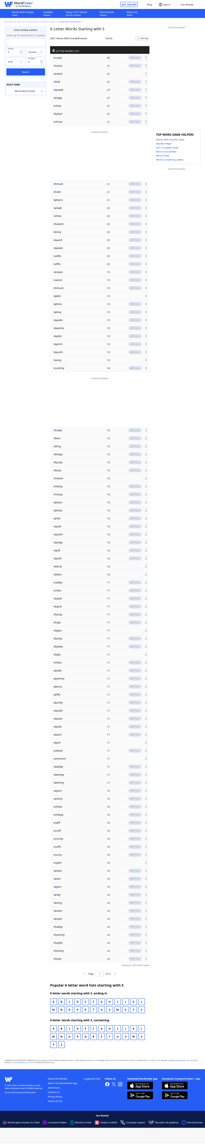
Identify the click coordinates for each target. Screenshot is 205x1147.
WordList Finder (83, 1122)
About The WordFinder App (62, 1083)
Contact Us (53, 1092)
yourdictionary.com (182, 1060)
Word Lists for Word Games (27, 22)
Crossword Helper (57, 1122)
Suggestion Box (92, 1078)
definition (135, 57)
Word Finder (9, 22)
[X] (113, 1085)
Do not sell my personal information (20, 1092)
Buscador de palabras (167, 1122)
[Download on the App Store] (140, 1086)
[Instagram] (120, 1085)
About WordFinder (58, 1078)
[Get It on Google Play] (140, 1095)
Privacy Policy (55, 1096)
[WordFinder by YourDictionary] (18, 4)
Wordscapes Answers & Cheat (24, 1122)
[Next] (115, 974)
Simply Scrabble (108, 1122)
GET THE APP (129, 4)
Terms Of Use (55, 1101)
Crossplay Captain (135, 1122)
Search (25, 72)
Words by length (48, 22)
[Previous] (84, 974)
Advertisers (54, 1087)
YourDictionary (195, 1122)
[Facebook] (107, 1085)
